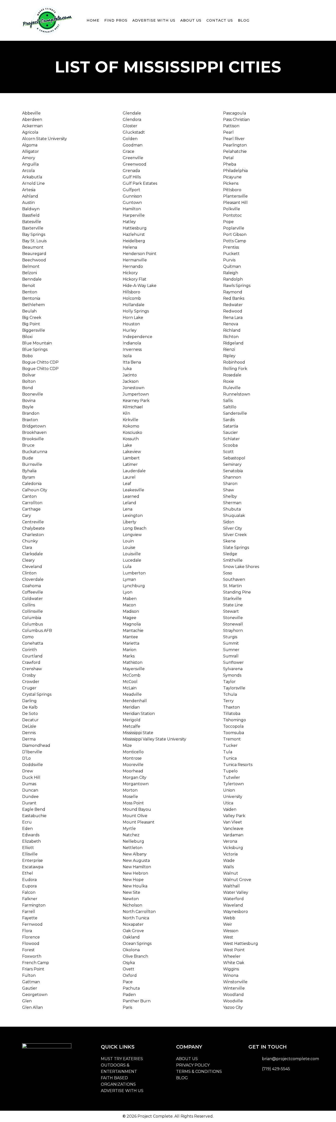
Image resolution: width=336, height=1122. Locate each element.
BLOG (182, 1078)
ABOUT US (187, 1058)
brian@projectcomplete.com (290, 1058)
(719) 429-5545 (276, 1068)
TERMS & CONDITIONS (199, 1071)
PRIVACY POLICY (193, 1065)
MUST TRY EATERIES (122, 1058)
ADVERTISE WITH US (122, 1090)
